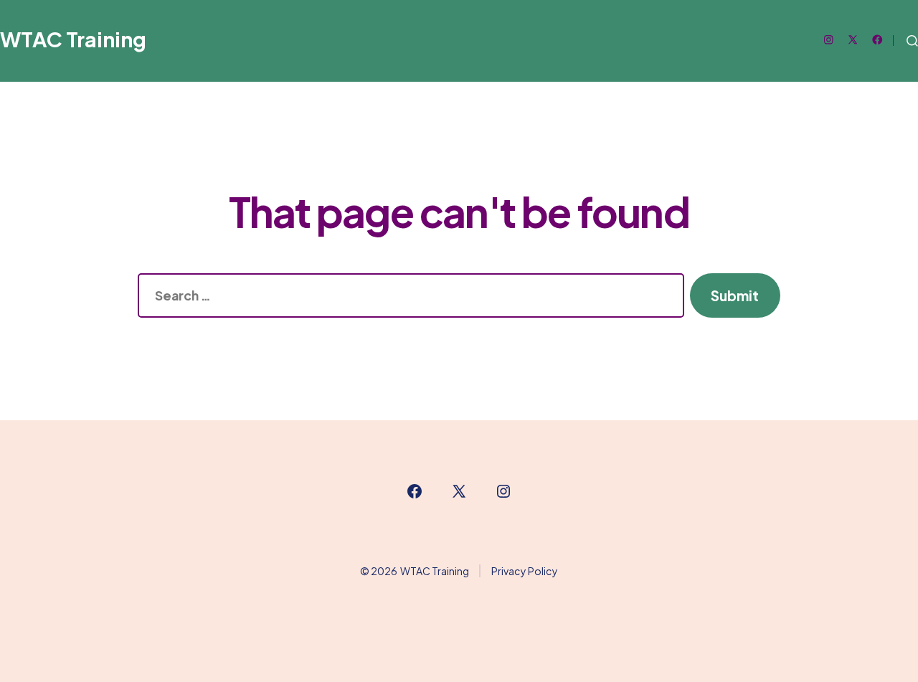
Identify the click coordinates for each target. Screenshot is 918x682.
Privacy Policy (524, 570)
